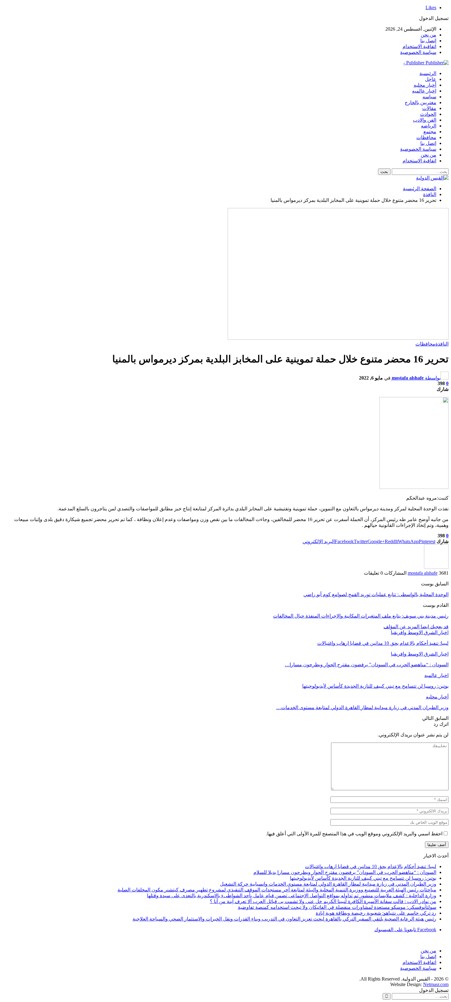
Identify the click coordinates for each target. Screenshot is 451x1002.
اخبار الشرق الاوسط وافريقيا (420, 632)
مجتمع (429, 131)
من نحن (428, 34)
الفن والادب (424, 120)
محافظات (426, 137)
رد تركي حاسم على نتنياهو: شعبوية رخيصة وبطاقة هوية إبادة (376, 913)
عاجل (430, 79)
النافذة (442, 343)
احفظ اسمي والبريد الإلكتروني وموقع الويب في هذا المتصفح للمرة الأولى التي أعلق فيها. (354, 833)
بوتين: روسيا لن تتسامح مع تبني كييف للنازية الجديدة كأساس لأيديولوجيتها (363, 878)
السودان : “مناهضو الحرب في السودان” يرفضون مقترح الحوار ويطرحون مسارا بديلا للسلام (344, 872)
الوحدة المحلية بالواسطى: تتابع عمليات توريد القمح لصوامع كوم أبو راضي (376, 594)
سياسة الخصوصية (418, 52)
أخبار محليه (425, 85)
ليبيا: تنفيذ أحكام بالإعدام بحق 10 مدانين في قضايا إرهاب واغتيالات (370, 866)
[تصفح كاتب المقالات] (436, 567)
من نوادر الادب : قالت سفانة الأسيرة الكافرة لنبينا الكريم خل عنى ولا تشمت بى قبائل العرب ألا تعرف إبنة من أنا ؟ (323, 901)
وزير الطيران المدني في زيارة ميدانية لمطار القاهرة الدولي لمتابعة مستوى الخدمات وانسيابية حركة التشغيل (328, 884)
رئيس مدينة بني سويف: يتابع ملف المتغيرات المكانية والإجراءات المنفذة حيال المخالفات (361, 615)
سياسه (429, 96)
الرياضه (428, 125)
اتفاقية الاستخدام (419, 46)
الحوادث (428, 114)
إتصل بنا (428, 40)
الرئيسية (427, 73)
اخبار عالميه (424, 90)
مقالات (429, 108)
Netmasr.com (436, 984)
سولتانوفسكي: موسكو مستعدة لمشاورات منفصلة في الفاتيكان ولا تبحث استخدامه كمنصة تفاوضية (337, 907)
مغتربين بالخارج (420, 102)
